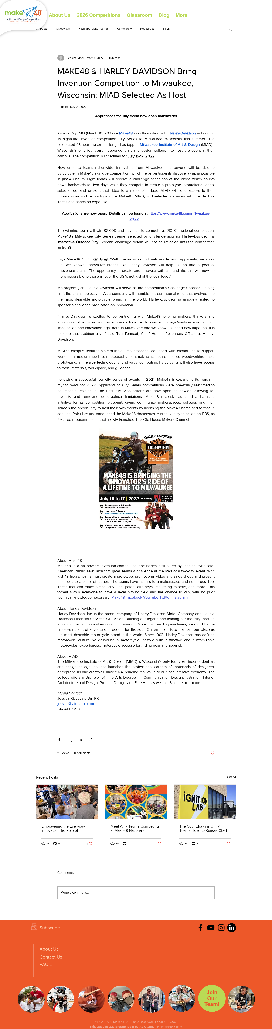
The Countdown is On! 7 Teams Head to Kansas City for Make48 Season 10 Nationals (204, 828)
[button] (99, 15)
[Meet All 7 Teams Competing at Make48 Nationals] (136, 802)
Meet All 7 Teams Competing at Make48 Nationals (134, 828)
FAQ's (46, 964)
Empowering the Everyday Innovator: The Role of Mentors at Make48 (63, 828)
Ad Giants (146, 1026)
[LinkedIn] (231, 927)
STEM (166, 28)
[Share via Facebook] (59, 740)
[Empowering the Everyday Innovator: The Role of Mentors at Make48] (67, 802)
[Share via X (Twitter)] (70, 740)
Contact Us (51, 957)
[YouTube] (210, 927)
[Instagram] (221, 927)
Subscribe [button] (50, 927)
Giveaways (63, 28)
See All (231, 776)
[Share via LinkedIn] (80, 740)
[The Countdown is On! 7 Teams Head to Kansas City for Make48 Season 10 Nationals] (205, 802)
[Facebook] (200, 927)
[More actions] (212, 57)
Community (124, 28)
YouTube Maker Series (93, 28)
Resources (147, 28)
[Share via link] (91, 740)
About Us (49, 949)
